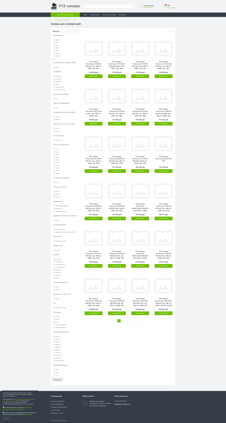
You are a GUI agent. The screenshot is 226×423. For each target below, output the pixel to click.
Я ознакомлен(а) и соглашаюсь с (17, 408)
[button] (149, 6)
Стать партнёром (57, 404)
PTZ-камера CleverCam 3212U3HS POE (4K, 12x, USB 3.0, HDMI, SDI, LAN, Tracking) (163, 66)
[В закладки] (148, 37)
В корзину (93, 76)
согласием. (29, 414)
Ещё (53, 59)
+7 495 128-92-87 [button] (120, 401)
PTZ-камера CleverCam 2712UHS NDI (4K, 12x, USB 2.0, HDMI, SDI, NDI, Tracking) (117, 113)
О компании (94, 15)
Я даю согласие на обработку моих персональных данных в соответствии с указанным (19, 413)
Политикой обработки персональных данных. (17, 408)
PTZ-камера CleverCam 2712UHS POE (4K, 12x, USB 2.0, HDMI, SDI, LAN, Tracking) (140, 66)
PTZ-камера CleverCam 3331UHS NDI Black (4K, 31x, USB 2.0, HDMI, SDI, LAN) (140, 303)
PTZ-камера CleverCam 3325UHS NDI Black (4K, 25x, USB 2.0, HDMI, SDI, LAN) (117, 303)
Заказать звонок (148, 7)
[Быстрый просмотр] (101, 43)
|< (99, 321)
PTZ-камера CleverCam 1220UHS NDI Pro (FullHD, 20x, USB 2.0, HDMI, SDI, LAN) (163, 113)
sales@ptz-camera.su (122, 404)
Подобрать (57, 380)
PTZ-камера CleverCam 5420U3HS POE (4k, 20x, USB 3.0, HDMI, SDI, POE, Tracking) (93, 208)
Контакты (122, 15)
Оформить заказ (171, 7)
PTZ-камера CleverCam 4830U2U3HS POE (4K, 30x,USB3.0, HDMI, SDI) (140, 208)
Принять (6, 418)
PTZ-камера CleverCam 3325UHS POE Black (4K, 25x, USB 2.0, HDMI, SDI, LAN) (117, 255)
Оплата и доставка (109, 15)
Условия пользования (59, 407)
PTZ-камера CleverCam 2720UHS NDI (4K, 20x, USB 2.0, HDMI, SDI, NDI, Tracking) (94, 66)
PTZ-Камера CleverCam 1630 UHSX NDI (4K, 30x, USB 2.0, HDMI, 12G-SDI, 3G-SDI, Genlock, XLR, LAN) (163, 303)
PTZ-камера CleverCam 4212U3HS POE (163, 158)
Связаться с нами (57, 413)
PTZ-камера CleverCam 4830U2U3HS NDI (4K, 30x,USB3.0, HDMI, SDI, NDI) (140, 255)
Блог (85, 15)
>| (157, 321)
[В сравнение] (101, 40)
